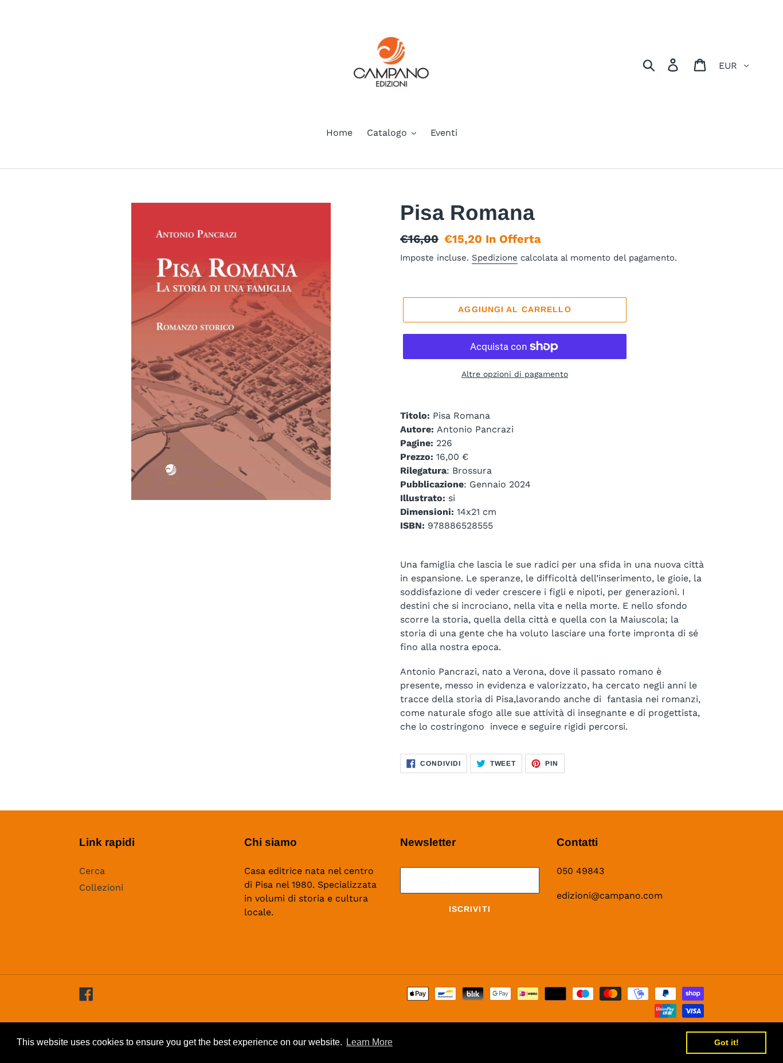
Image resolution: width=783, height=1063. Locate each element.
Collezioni (101, 887)
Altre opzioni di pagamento (514, 374)
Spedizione (495, 258)
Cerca (92, 870)
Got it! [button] (726, 1042)
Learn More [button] (369, 1042)
